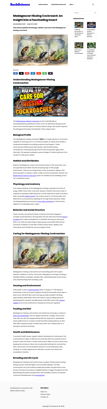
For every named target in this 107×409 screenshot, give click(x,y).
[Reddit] (38, 73)
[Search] (93, 4)
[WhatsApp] (44, 73)
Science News (43, 4)
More (71, 4)
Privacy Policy (45, 394)
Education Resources (58, 4)
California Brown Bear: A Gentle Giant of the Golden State (79, 33)
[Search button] (95, 12)
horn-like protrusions (46, 201)
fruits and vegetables (21, 316)
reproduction (40, 375)
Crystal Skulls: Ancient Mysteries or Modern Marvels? (91, 33)
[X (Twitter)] (21, 73)
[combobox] (83, 13)
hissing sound (30, 196)
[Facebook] (15, 73)
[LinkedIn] (33, 73)
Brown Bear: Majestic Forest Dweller (79, 51)
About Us (44, 392)
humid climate (33, 290)
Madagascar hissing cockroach (28, 121)
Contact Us (44, 397)
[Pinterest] (27, 73)
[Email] (50, 73)
